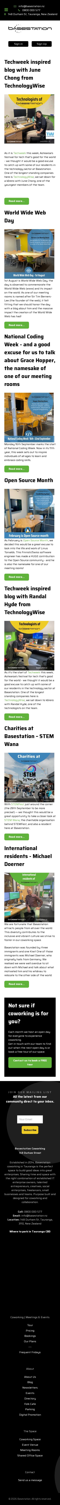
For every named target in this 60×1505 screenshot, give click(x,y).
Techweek (19, 153)
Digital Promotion (30, 1415)
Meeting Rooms (30, 1450)
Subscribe (30, 1130)
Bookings (30, 1336)
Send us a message (30, 1480)
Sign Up (42, 44)
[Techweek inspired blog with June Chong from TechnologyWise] (29, 119)
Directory (30, 1398)
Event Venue (30, 1445)
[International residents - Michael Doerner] (29, 897)
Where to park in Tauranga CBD (30, 1231)
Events (30, 1393)
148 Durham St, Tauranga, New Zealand (32, 14)
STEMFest (17, 804)
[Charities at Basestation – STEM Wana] (29, 777)
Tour (30, 1325)
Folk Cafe (30, 1404)
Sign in (18, 44)
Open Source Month (35, 540)
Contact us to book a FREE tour (30, 1062)
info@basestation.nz (31, 6)
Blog (30, 1382)
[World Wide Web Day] (29, 254)
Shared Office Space (30, 1455)
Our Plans (30, 1341)
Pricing (30, 1331)
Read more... (17, 201)
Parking (30, 1409)
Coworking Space (30, 1439)
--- (30, 1347)
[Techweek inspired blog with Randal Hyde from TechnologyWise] (29, 645)
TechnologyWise (23, 177)
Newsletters (30, 1388)
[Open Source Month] (29, 513)
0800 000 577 (31, 10)
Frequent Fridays (30, 1352)
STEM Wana (12, 820)
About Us (30, 1377)
